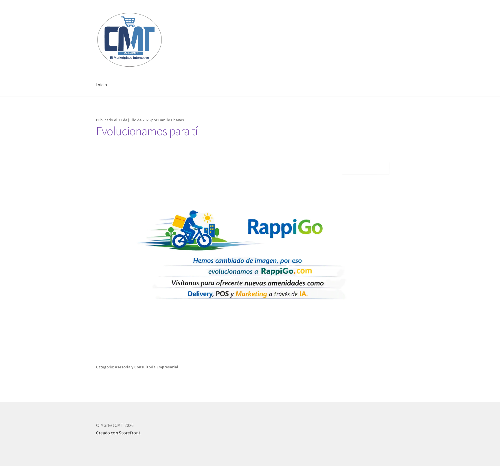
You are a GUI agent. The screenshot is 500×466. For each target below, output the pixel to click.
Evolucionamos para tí (147, 130)
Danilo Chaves (171, 120)
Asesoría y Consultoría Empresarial (146, 367)
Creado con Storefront (118, 433)
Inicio (101, 84)
